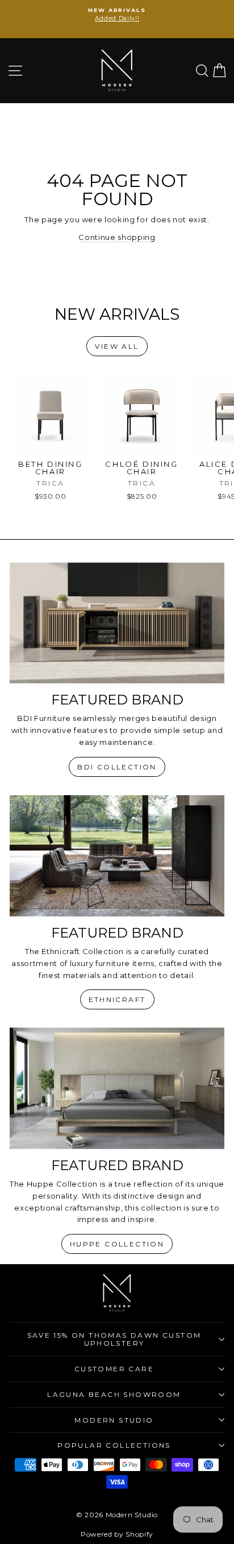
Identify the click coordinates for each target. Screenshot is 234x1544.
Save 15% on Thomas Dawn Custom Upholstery (114, 1339)
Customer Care (114, 1368)
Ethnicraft (117, 999)
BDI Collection (117, 767)
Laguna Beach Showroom (114, 1394)
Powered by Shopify (117, 1534)
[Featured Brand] (117, 623)
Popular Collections (114, 1445)
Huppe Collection (117, 1244)
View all (117, 346)
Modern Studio (113, 1420)
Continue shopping (116, 237)
